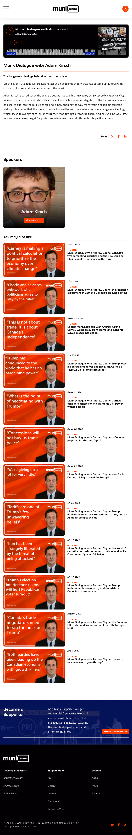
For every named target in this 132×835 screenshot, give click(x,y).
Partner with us (56, 809)
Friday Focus (10, 793)
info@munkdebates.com (20, 826)
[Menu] (6, 9)
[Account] (125, 9)
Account (52, 793)
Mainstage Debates (13, 778)
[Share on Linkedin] (125, 136)
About (95, 778)
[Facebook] (119, 824)
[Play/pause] (10, 31)
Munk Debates (66, 9)
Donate (51, 786)
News (95, 786)
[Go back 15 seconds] (9, 42)
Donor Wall (53, 801)
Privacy (96, 793)
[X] (125, 824)
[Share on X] (112, 136)
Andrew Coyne (11, 786)
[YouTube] (112, 824)
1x (15, 42)
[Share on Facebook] (119, 136)
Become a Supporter (113, 731)
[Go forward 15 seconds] (20, 42)
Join (49, 778)
